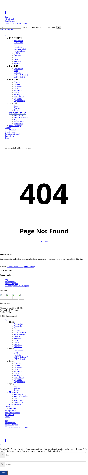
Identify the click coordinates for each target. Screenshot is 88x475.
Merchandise (13, 392)
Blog (6, 280)
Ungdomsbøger (19, 382)
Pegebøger (17, 376)
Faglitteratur (18, 371)
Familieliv (17, 355)
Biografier (17, 365)
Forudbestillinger (15, 404)
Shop (6, 320)
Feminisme (18, 330)
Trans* (16, 343)
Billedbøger (18, 363)
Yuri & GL (18, 347)
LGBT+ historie (19, 359)
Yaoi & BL (18, 345)
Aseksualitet (18, 324)
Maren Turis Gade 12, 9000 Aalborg (21, 267)
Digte (16, 369)
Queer (16, 340)
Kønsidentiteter (19, 334)
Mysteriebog (18, 351)
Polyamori (17, 338)
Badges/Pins (18, 402)
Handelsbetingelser (11, 284)
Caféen (7, 406)
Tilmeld (3, 473)
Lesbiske (17, 336)
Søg (58, 27)
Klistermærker (19, 400)
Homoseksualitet (20, 332)
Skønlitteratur (18, 378)
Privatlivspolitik (10, 282)
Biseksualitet (18, 326)
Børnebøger (18, 367)
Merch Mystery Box (21, 396)
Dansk (16, 386)
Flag (15, 398)
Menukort (12, 408)
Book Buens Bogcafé (12, 413)
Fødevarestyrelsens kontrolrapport (17, 286)
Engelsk (17, 388)
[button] (0, 445)
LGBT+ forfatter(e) (21, 357)
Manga (16, 373)
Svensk (16, 390)
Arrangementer (10, 411)
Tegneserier (18, 380)
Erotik (16, 353)
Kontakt (7, 417)
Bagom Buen (9, 415)
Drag (15, 328)
